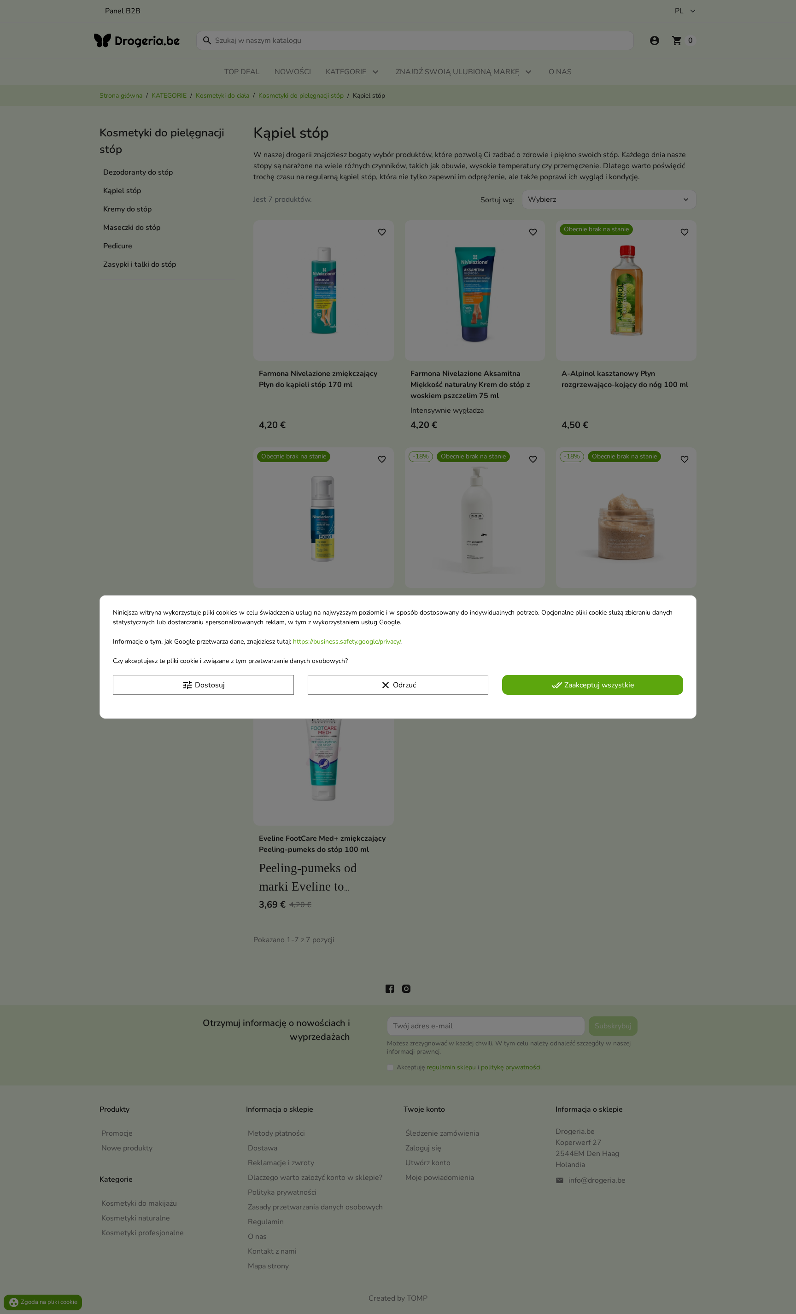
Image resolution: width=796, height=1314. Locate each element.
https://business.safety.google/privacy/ (346, 641)
